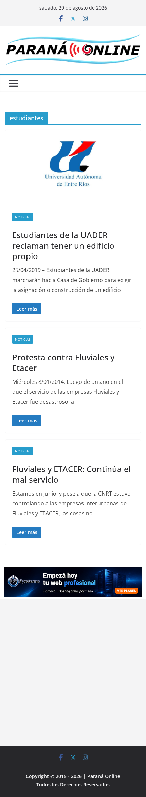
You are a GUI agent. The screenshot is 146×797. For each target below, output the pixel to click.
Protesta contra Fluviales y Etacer (63, 362)
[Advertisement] (73, 672)
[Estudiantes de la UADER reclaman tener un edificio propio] (73, 167)
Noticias (22, 217)
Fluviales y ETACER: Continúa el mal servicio (71, 474)
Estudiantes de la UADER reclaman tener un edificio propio (63, 245)
